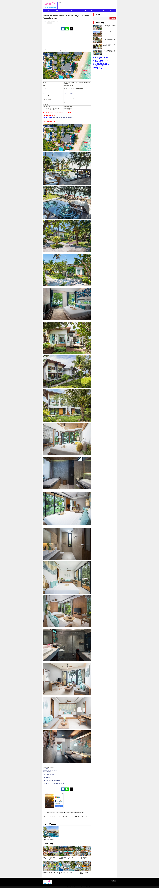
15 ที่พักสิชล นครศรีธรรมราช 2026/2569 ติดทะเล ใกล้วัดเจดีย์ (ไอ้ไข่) (109, 38)
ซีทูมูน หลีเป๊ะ (45, 768)
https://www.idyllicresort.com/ (70, 95)
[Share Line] (67, 28)
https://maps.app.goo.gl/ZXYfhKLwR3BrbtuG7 (63, 117)
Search (113, 18)
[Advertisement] (67, 40)
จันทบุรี (77, 10)
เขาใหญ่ (97, 10)
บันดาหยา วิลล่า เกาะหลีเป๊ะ (49, 773)
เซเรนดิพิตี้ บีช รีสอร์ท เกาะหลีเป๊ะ (50, 770)
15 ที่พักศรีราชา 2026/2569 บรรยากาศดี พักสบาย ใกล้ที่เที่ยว (109, 26)
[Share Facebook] (63, 28)
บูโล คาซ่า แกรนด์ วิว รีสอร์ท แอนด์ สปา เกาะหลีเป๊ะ (54, 783)
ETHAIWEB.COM (89, 886)
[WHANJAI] (50, 5)
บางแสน (64, 10)
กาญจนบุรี (84, 10)
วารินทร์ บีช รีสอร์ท (47, 771)
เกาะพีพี (109, 10)
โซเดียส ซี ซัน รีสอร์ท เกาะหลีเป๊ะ (50, 779)
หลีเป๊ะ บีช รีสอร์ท (46, 777)
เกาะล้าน (71, 10)
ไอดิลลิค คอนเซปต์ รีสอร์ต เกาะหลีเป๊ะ (51, 776)
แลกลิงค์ (113, 880)
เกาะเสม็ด (90, 10)
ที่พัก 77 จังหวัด (57, 10)
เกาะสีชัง (103, 10)
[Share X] (71, 28)
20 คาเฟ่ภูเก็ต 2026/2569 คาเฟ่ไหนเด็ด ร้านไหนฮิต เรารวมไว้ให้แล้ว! (109, 45)
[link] (68, 93)
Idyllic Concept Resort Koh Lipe (53, 812)
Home (49, 10)
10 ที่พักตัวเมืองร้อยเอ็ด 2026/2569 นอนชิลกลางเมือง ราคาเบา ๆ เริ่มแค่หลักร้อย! (109, 52)
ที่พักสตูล (61, 812)
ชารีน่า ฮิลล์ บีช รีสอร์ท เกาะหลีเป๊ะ (50, 782)
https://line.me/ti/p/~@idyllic (69, 91)
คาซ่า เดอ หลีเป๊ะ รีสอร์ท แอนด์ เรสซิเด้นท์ (51, 780)
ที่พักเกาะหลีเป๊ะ (49, 23)
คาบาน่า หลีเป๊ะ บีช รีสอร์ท (48, 774)
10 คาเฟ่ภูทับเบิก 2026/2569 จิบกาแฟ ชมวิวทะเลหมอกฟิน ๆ (109, 32)
